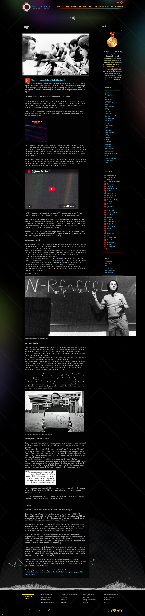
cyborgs (106, 155)
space (71, 570)
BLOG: (62, 597)
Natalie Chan (111, 226)
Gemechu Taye (111, 193)
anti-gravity (107, 111)
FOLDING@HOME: (86, 600)
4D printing (107, 94)
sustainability (28, 572)
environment (42, 572)
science (68, 570)
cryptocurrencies (109, 151)
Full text (62, 165)
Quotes (107, 7)
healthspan (115, 65)
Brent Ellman (111, 233)
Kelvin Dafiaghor (112, 195)
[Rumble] (121, 610)
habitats (60, 570)
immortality (110, 67)
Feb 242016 (27, 80)
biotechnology (108, 58)
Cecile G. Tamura (112, 212)
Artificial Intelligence (109, 54)
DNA (105, 97)
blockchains (108, 136)
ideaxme (105, 67)
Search (121, 30)
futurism (120, 62)
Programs (73, 7)
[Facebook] (108, 610)
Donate (90, 7)
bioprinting (107, 130)
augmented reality (109, 118)
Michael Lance (111, 237)
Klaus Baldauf (111, 210)
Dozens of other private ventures (54, 260)
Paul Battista (111, 191)
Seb (108, 235)
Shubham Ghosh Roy (113, 182)
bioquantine (116, 54)
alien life (107, 110)
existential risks (107, 62)
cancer (109, 60)
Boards (67, 7)
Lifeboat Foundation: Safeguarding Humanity (36, 7)
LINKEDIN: (84, 595)
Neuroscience (120, 71)
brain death (106, 60)
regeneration (108, 76)
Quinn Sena (110, 184)
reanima (110, 73)
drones (106, 162)
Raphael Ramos (111, 224)
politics (106, 73)
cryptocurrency (114, 60)
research (113, 75)
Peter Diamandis (109, 96)
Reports (79, 7)
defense (106, 157)
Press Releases (119, 7)
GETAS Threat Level (28, 598)
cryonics (106, 150)
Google (104, 64)
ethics (56, 570)
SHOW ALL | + (107, 249)
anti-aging (118, 52)
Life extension (116, 69)
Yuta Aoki (110, 215)
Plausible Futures (109, 270)
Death (120, 60)
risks (116, 75)
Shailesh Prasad (112, 188)
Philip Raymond (33, 570)
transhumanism (109, 80)
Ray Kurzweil (108, 99)
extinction (112, 62)
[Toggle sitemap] (118, 2)
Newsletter (101, 7)
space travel (75, 570)
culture (118, 60)
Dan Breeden (111, 186)
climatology (107, 141)
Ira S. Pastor (110, 244)
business (107, 137)
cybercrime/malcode (110, 153)
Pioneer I (72, 572)
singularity (120, 75)
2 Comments (32, 574)
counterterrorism (109, 148)
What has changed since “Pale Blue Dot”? (48, 80)
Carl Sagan (36, 572)
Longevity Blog (108, 264)
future (116, 62)
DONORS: (84, 597)
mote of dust (53, 572)
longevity (112, 71)
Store (112, 7)
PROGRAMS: (106, 600)
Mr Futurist (107, 266)
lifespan (105, 71)
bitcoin (114, 58)
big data (106, 124)
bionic (106, 129)
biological (107, 127)
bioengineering (108, 125)
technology (117, 78)
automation (107, 120)
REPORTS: (63, 600)
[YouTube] (118, 610)
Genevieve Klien (111, 175)
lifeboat (64, 570)
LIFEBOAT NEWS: (64, 595)
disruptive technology (110, 158)
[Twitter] (111, 610)
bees (105, 122)
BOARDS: (105, 597)
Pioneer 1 (67, 572)
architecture (107, 113)
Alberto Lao (110, 219)
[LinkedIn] (114, 610)
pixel (75, 572)
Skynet (106, 104)
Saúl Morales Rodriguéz (111, 178)
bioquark (109, 56)
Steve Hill (110, 231)
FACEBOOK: (42, 595)
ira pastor (108, 69)
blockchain (119, 58)
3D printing (107, 92)
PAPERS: (63, 602)
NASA (57, 572)
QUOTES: (105, 602)
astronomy (40, 570)
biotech (116, 56)
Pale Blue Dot (72, 159)
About (58, 7)
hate (47, 572)
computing (107, 144)
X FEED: (41, 597)
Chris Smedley (111, 247)
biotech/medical (109, 132)
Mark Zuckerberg (109, 106)
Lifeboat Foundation (33, 610)
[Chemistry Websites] (112, 40)
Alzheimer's (111, 52)
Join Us (95, 7)
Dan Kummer (111, 204)
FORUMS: (84, 602)
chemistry (107, 139)
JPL (49, 572)
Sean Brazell (110, 228)
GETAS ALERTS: (107, 595)
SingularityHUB (108, 272)
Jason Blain (110, 240)
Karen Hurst (110, 197)
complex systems (109, 143)
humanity (120, 64)
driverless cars (108, 160)
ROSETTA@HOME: (44, 602)
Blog (63, 7)
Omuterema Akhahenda (110, 207)
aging (106, 52)
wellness (117, 80)
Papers (84, 7)
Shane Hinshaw (111, 221)
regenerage (116, 73)
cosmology (45, 570)
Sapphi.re (49, 610)
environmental (51, 570)
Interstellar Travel (118, 67)
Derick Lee (110, 217)
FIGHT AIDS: (42, 600)
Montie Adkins (111, 242)
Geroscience (108, 261)
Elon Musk (107, 101)
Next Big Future (109, 268)
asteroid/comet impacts (111, 115)
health (108, 64)
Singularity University (110, 103)
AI (108, 52)
